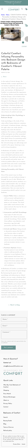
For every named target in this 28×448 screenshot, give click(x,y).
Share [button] (4, 76)
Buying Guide (7, 420)
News (7, 14)
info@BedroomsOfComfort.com (13, 366)
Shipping (6, 390)
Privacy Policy (7, 403)
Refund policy (7, 430)
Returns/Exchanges (9, 397)
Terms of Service (8, 427)
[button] (2, 9)
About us (6, 400)
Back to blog (15, 305)
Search (5, 417)
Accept (23, 444)
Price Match (7, 393)
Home (3, 14)
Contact (5, 407)
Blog (4, 424)
